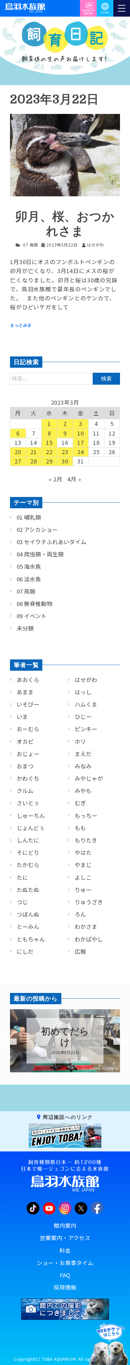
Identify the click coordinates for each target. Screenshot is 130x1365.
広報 (80, 951)
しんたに (28, 840)
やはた (83, 852)
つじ (22, 902)
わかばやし (89, 939)
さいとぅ (28, 803)
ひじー (83, 717)
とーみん (28, 926)
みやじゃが (89, 778)
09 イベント (32, 616)
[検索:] (65, 378)
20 (18, 452)
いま (22, 717)
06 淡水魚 (29, 579)
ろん (80, 914)
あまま (25, 692)
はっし (83, 692)
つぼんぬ (28, 914)
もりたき (86, 840)
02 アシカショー (37, 530)
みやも (83, 791)
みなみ (83, 766)
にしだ (25, 951)
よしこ (83, 877)
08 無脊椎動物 (34, 604)
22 (49, 452)
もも (80, 828)
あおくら (28, 680)
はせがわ (86, 680)
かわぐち (28, 778)
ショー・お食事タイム (65, 1263)
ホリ (80, 741)
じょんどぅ (31, 828)
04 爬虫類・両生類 (40, 554)
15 (49, 442)
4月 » (74, 479)
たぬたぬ (28, 890)
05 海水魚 (29, 566)
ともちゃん (31, 939)
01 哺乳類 (29, 517)
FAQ (65, 1275)
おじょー (28, 754)
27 (18, 461)
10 (80, 433)
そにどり (28, 852)
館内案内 (65, 1225)
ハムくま (86, 704)
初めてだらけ (65, 1037)
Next (116, 1041)
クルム (25, 791)
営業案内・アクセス (65, 1238)
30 (65, 461)
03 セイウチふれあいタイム (51, 542)
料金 (65, 1250)
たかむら (28, 865)
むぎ (80, 803)
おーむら (28, 729)
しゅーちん (31, 816)
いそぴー (28, 704)
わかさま (86, 926)
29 (49, 461)
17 (80, 442)
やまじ (83, 865)
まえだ (83, 754)
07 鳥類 (30, 244)
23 (65, 452)
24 (80, 452)
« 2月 (55, 479)
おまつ (25, 766)
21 (33, 452)
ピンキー (86, 729)
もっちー (86, 816)
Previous (5, 1041)
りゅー (83, 890)
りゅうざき (89, 902)
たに (22, 877)
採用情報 (65, 1287)
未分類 (25, 628)
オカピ (25, 741)
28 (33, 461)
